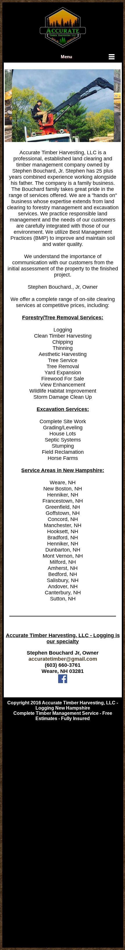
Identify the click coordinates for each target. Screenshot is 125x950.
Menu (66, 56)
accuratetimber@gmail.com (62, 659)
